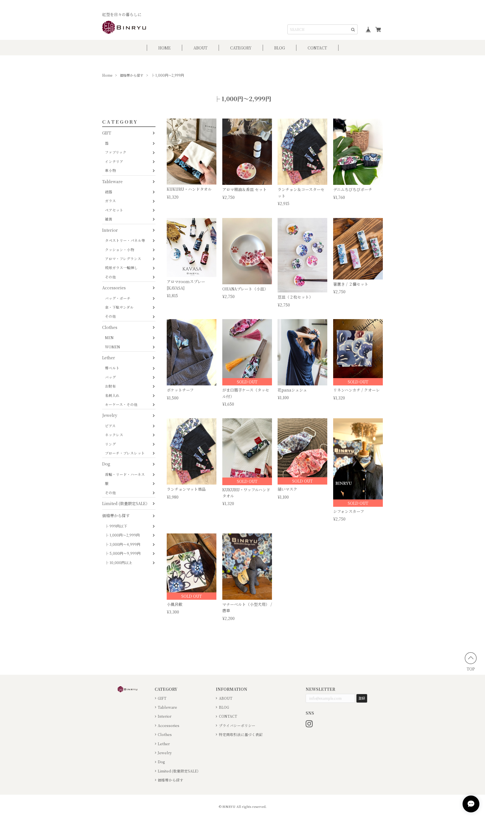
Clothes (109, 327)
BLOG (279, 48)
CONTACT (317, 48)
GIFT (106, 133)
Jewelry (109, 415)
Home (107, 75)
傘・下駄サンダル (119, 307)
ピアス (110, 425)
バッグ (110, 377)
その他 (110, 277)
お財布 (110, 386)
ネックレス (114, 434)
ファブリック (115, 152)
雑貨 (108, 219)
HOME (164, 48)
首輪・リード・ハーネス (125, 474)
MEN (109, 337)
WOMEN (112, 346)
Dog (106, 464)
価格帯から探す (131, 75)
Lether (108, 357)
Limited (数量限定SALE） (126, 503)
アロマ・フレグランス (123, 258)
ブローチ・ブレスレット (125, 453)
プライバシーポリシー (237, 725)
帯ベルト (112, 368)
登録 (361, 698)
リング (110, 444)
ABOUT (200, 48)
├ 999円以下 (116, 526)
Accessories (114, 287)
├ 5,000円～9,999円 (123, 553)
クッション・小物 (119, 249)
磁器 (108, 191)
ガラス (110, 200)
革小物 (110, 170)
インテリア (114, 161)
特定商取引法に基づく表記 (241, 734)
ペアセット (114, 210)
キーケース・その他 (121, 404)
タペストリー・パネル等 (125, 240)
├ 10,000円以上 (118, 562)
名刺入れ (112, 395)
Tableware (112, 181)
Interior (110, 230)
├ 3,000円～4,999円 (122, 544)
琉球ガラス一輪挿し (121, 267)
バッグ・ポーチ (118, 298)
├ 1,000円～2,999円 (122, 535)
